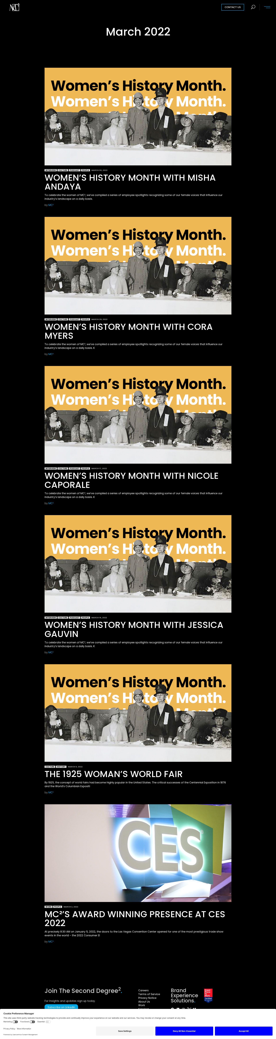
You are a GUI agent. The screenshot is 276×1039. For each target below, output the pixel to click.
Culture (62, 170)
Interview (50, 170)
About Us (144, 1001)
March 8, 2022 (75, 767)
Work (48, 907)
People (85, 170)
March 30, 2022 (99, 170)
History (61, 767)
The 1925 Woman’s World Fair (114, 774)
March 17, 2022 (99, 468)
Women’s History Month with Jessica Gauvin (134, 629)
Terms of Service (149, 994)
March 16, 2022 (99, 618)
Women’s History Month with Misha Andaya (130, 182)
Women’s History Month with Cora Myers (129, 331)
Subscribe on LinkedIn (61, 1007)
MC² (50, 205)
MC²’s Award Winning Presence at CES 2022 (135, 918)
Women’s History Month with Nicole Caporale (131, 480)
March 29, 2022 (99, 319)
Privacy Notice (147, 998)
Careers (143, 990)
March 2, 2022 (71, 907)
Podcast (74, 170)
